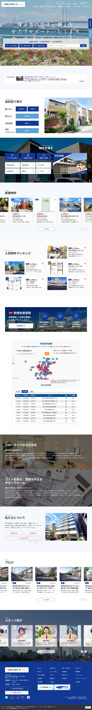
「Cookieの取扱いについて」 (15, 708)
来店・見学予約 (62, 4)
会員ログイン (85, 3)
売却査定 (64, 678)
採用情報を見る (33, 533)
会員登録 (64, 671)
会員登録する (21, 326)
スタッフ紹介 (76, 6)
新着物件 (52, 678)
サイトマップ (78, 675)
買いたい (35, 6)
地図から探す (41, 45)
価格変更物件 (25, 165)
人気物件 (52, 682)
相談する (33, 109)
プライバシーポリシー (81, 678)
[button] (82, 229)
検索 (84, 45)
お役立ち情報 (51, 6)
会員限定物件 (9, 171)
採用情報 (60, 6)
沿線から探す (27, 45)
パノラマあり (40, 171)
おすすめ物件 (40, 165)
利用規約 (77, 682)
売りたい (43, 6)
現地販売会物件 (10, 165)
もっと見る (46, 229)
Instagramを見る (23, 538)
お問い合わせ (86, 6)
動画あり (24, 171)
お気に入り (69, 4)
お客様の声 (53, 668)
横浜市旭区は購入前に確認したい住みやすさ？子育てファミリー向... (40, 77)
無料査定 (27, 116)
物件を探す (21, 109)
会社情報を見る (14, 533)
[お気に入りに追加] (6, 199)
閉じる (88, 707)
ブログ (51, 675)
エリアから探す (13, 45)
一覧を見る (81, 81)
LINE (57, 4)
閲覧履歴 (75, 4)
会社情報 (68, 6)
